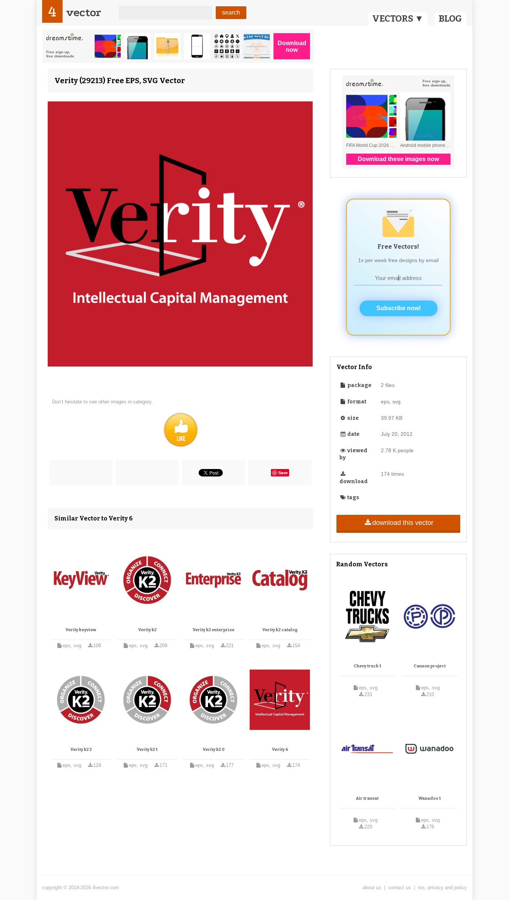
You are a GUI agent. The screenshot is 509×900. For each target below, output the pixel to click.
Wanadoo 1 (429, 798)
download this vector (402, 522)
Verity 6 (280, 749)
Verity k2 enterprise (213, 629)
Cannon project (430, 666)
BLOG (450, 18)
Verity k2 (147, 629)
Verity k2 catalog (280, 629)
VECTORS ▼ (398, 18)
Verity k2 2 (81, 749)
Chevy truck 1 (367, 666)
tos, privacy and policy (442, 887)
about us (372, 887)
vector (83, 12)
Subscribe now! (398, 308)
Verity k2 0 (214, 749)
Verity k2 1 (147, 749)
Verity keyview (81, 629)
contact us (399, 887)
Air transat (367, 798)
